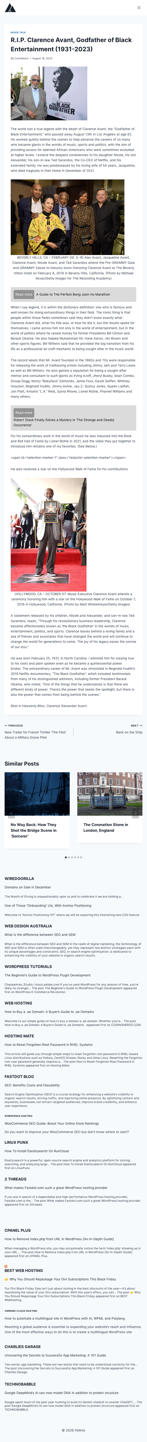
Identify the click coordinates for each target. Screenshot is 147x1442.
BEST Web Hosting (24, 1270)
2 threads (15, 1179)
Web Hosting (18, 1003)
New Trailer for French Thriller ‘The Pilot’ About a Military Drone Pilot (35, 731)
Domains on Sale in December (28, 887)
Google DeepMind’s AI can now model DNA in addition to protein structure (61, 1393)
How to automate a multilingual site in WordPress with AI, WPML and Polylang (65, 1318)
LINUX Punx (16, 1142)
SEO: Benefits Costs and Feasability (32, 1085)
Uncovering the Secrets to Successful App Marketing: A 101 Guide (55, 1355)
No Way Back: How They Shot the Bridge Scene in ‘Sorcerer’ (33, 830)
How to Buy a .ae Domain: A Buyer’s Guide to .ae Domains (50, 1012)
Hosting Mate (19, 1036)
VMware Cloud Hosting (21, 1310)
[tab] (66, 857)
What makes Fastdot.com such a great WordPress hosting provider (56, 1188)
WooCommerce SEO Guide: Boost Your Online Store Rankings (52, 1123)
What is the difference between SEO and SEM (40, 935)
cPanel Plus (18, 1230)
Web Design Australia (28, 926)
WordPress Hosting (18, 1115)
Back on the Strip (129, 729)
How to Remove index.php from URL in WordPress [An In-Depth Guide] (59, 1239)
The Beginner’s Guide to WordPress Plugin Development (48, 975)
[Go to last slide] (11, 813)
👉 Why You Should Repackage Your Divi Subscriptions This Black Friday (60, 1279)
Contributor (22, 58)
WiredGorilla (19, 878)
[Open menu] (138, 8)
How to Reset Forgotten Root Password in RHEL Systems (49, 1045)
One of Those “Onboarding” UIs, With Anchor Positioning (48, 906)
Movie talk (18, 32)
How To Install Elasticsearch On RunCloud (37, 1151)
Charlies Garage (23, 1346)
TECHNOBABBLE (20, 1384)
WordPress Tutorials (28, 966)
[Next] (135, 813)
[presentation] (37, 794)
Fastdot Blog (19, 1076)
